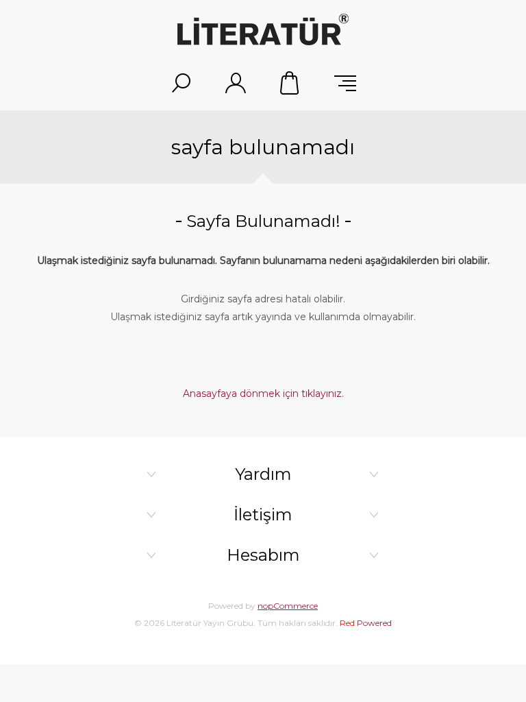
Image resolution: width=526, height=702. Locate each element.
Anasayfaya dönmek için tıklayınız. (263, 393)
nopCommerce (288, 606)
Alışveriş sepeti (290, 83)
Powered (366, 623)
